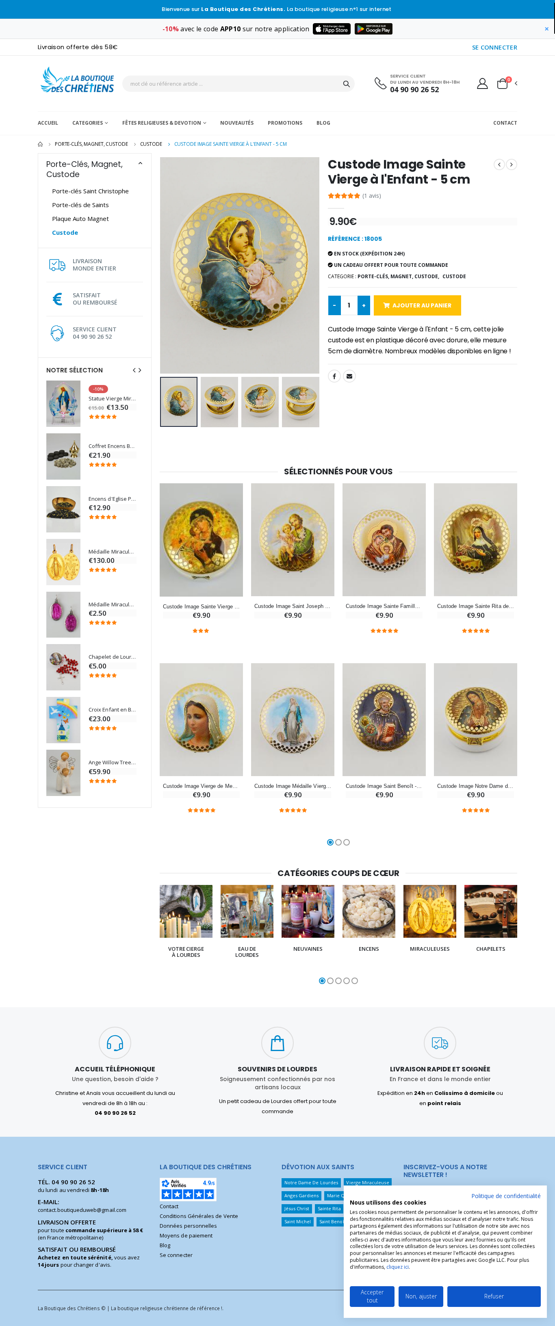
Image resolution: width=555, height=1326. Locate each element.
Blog (323, 122)
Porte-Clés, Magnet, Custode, (398, 276)
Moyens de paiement (186, 1235)
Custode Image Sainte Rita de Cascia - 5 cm (475, 606)
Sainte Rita (329, 1208)
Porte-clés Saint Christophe (90, 191)
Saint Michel (297, 1221)
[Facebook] (334, 376)
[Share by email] (349, 376)
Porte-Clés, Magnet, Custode (91, 144)
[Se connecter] (482, 83)
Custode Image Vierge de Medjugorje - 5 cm (201, 786)
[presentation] (134, 370)
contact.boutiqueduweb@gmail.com (82, 1210)
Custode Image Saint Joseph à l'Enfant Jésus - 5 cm (292, 606)
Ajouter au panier (421, 305)
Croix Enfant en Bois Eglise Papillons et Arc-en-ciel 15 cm (113, 709)
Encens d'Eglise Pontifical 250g (113, 498)
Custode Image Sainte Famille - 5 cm (384, 606)
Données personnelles (188, 1225)
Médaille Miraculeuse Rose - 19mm (113, 604)
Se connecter (176, 1255)
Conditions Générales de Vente (199, 1216)
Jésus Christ (297, 1208)
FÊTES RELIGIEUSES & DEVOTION (161, 122)
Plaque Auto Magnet (80, 218)
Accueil (48, 122)
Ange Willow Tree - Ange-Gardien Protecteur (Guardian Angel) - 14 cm (113, 762)
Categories (87, 122)
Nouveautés (237, 122)
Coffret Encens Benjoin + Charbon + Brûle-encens (113, 446)
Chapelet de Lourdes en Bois (113, 656)
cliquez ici (397, 1266)
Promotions (285, 122)
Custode (151, 144)
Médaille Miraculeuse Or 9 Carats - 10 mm (113, 551)
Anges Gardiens (301, 1195)
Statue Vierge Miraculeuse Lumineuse (113, 398)
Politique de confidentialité (506, 1196)
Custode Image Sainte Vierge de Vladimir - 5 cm (201, 607)
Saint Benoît (332, 1221)
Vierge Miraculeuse (367, 1182)
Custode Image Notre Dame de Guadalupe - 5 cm (475, 786)
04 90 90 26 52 (414, 89)
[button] (506, 83)
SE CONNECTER (495, 47)
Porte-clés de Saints (80, 205)
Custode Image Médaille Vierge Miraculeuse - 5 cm (292, 786)
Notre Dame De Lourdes (311, 1182)
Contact (505, 122)
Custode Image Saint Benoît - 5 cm (384, 786)
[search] (346, 84)
